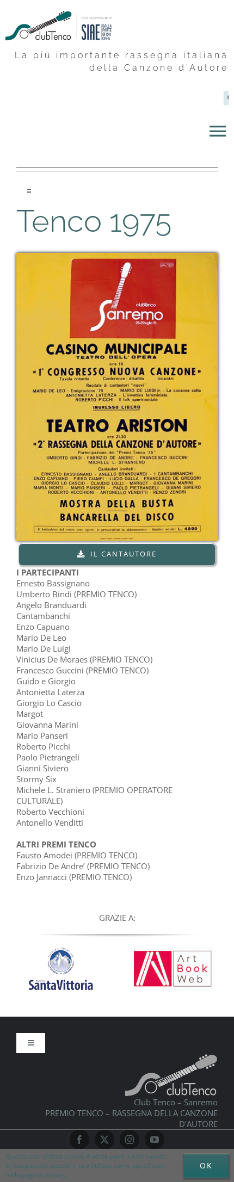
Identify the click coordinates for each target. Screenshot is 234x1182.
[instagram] (129, 1139)
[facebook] (79, 1139)
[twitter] (104, 1139)
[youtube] (154, 1139)
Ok (206, 1165)
